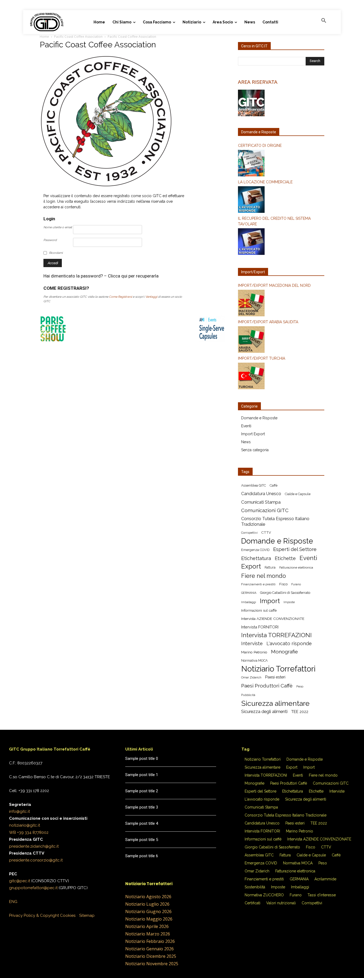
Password (50, 240)
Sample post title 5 (141, 839)
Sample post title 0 (141, 758)
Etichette (285, 558)
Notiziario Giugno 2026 (148, 911)
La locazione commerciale (265, 182)
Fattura (270, 567)
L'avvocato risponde (289, 643)
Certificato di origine (260, 145)
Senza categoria (255, 450)
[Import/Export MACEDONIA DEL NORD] (281, 304)
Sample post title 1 (141, 774)
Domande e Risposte (259, 418)
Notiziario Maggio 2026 (148, 919)
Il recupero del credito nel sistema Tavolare (274, 221)
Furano (296, 584)
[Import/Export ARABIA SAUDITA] (281, 340)
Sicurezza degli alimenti (264, 711)
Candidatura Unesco (261, 493)
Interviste (252, 643)
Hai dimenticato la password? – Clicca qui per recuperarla (101, 276)
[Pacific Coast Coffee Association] (106, 186)
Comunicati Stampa (261, 502)
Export (251, 566)
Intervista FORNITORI (259, 627)
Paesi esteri (275, 677)
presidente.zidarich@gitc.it (34, 846)
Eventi (246, 426)
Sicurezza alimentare (275, 703)
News (246, 442)
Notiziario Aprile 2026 (147, 926)
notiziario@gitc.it (24, 825)
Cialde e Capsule (297, 494)
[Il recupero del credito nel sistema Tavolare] (281, 242)
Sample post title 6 (141, 855)
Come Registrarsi (120, 297)
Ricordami (56, 253)
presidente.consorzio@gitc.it (36, 860)
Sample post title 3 (141, 807)
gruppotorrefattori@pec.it (33, 887)
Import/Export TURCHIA (261, 358)
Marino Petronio (254, 652)
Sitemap (87, 915)
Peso (299, 686)
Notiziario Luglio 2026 (147, 904)
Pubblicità (248, 695)
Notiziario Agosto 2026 (148, 897)
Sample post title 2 (141, 791)
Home (44, 36)
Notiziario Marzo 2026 (147, 934)
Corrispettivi (249, 532)
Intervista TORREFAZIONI (276, 635)
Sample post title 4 (141, 823)
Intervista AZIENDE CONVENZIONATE (272, 618)
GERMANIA (248, 592)
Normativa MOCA (254, 660)
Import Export (253, 434)
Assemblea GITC (253, 485)
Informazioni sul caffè (259, 610)
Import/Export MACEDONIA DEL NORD (274, 285)
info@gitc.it (19, 811)
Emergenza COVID (255, 550)
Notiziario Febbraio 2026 (150, 941)
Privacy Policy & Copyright (34, 915)
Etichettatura (256, 558)
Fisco (283, 584)
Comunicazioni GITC (265, 510)
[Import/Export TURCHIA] (281, 377)
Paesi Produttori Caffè (267, 686)
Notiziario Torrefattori (278, 669)
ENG (13, 901)
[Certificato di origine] (281, 164)
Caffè (273, 485)
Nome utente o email (57, 227)
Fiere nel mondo (263, 576)
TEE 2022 (299, 711)
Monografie (284, 651)
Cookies (67, 915)
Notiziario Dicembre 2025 (150, 956)
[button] (323, 20)
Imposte (289, 602)
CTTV (266, 532)
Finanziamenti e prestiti (258, 584)
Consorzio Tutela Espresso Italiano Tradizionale (275, 521)
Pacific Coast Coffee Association (78, 36)
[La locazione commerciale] (281, 200)
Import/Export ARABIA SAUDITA (268, 322)
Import (270, 601)
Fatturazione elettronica (296, 567)
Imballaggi (248, 602)
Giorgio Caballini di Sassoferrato (285, 593)
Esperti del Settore (295, 549)
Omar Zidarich (251, 677)
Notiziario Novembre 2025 (151, 964)
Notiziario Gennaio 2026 (149, 949)
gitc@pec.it (19, 880)
